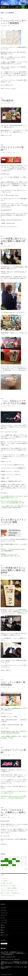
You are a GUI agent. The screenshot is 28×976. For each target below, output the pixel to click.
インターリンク (4, 878)
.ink (9, 549)
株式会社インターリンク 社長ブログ (11, 7)
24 (14, 865)
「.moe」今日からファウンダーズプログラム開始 (13, 402)
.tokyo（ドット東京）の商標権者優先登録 (11, 708)
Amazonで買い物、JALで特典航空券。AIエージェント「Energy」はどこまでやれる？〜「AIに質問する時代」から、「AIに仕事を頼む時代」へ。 (13, 953)
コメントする (12, 25)
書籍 (2, 932)
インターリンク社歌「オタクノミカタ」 (9, 890)
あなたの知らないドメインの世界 (8, 885)
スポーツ (2, 915)
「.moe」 (16, 425)
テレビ (2, 917)
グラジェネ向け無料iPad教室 (19, 609)
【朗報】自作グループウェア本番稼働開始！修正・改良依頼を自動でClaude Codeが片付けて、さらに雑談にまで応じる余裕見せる (14, 963)
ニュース (2, 922)
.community (13, 549)
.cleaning (18, 549)
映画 (2, 930)
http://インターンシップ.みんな (8, 88)
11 (17, 861)
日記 (2, 927)
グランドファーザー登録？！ (12, 148)
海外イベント (3, 935)
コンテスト (3, 912)
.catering (23, 549)
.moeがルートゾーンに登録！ (13, 751)
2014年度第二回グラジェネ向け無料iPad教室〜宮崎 (13, 241)
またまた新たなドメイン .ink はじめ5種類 (13, 520)
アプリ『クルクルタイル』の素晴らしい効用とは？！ (13, 812)
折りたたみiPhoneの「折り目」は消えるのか (10, 959)
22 (6, 865)
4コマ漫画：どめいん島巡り (7, 883)
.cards (2, 550)
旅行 (2, 925)
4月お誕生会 (7, 100)
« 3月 (2, 869)
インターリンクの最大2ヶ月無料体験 (8, 888)
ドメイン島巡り (4, 880)
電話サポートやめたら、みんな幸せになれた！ (11, 893)
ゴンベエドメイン (5, 539)
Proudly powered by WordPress (6, 974)
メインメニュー (26, 7)
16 (10, 863)
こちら (7, 226)
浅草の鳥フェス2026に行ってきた (8, 957)
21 (2, 865)
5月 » (26, 869)
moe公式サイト (4, 492)
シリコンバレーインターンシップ (8, 895)
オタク (2, 910)
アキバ (2, 18)
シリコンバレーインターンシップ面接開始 (13, 21)
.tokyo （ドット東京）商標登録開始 (13, 683)
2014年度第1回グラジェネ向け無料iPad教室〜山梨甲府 (13, 570)
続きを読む (4, 844)
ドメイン (2, 517)
